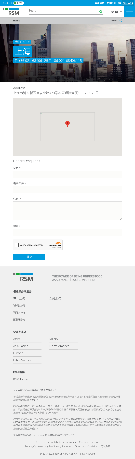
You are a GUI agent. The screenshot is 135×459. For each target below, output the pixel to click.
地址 (15, 226)
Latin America (22, 360)
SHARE (114, 20)
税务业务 (19, 305)
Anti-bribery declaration (64, 442)
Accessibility (42, 442)
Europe (18, 353)
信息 (16, 198)
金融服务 (55, 298)
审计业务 (19, 298)
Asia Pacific (20, 346)
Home (16, 20)
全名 (15, 168)
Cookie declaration (89, 442)
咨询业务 (19, 313)
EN (119, 3)
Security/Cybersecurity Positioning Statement (49, 446)
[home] (13, 11)
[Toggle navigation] (129, 11)
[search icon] (100, 11)
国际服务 (19, 320)
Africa (17, 339)
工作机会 (111, 3)
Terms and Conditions (87, 446)
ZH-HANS (127, 3)
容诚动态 (99, 3)
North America (59, 346)
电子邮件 (18, 183)
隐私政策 (105, 446)
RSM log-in (20, 379)
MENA (53, 339)
